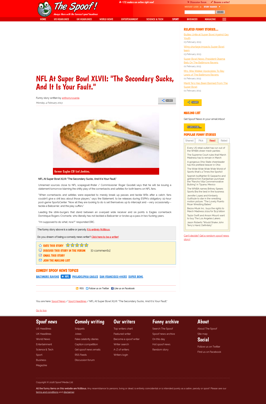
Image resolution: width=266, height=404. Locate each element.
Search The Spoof (162, 328)
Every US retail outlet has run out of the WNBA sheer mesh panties (206, 149)
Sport (39, 354)
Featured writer (122, 333)
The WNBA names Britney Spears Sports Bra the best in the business (205, 190)
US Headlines (43, 328)
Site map (202, 333)
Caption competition (86, 344)
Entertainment (44, 344)
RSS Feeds (81, 354)
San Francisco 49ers (113, 276)
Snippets (80, 328)
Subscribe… (194, 127)
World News (43, 339)
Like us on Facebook (124, 288)
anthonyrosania (70, 97)
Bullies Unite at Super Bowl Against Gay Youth (206, 36)
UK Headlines (43, 333)
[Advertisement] (106, 51)
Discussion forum (198, 2)
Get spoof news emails (88, 349)
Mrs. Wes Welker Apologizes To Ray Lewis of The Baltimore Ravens (204, 73)
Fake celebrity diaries (87, 339)
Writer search (121, 344)
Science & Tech (44, 349)
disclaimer (69, 392)
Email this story (54, 255)
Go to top (41, 310)
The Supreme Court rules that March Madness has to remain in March (206, 156)
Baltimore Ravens (47, 276)
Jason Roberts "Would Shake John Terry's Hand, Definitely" (205, 224)
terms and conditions (47, 392)
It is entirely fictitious (98, 229)
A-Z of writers (121, 349)
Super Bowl (135, 276)
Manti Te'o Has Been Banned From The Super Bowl (206, 85)
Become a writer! (222, 2)
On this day (158, 339)
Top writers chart (123, 328)
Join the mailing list (56, 260)
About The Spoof (207, 328)
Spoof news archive (163, 333)
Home (43, 19)
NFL (67, 276)
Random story (160, 349)
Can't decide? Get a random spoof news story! (206, 237)
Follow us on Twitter (99, 288)
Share (169, 100)
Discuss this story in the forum (64, 250)
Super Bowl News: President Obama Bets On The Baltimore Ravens (204, 60)
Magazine (41, 365)
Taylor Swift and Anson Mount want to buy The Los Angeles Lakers (206, 217)
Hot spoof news (161, 344)
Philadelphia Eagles (85, 276)
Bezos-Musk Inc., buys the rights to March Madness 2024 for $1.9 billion (206, 210)
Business (41, 360)
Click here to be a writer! (105, 236)
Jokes (78, 333)
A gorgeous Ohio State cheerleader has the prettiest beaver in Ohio (206, 163)
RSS (81, 288)
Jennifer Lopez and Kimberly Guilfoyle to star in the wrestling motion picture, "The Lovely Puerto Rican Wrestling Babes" (205, 200)
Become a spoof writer (127, 339)
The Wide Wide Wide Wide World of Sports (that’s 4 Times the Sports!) (206, 170)
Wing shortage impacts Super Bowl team (204, 48)
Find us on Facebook (209, 351)
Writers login (121, 354)
